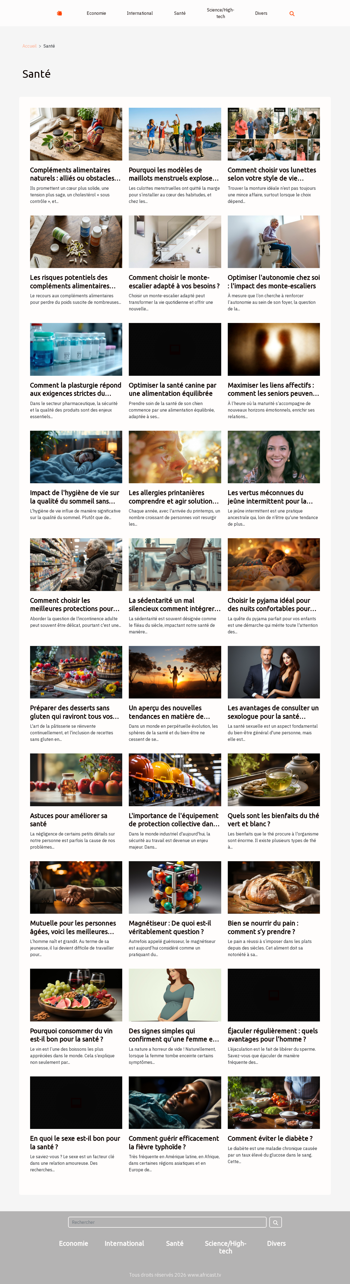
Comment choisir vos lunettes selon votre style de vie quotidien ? (272, 178)
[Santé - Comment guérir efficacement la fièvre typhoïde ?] (175, 1102)
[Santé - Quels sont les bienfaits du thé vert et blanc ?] (274, 779)
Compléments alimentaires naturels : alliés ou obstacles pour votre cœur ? (72, 178)
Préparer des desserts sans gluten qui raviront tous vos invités (71, 716)
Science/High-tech (220, 13)
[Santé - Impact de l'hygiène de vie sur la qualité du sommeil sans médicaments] (76, 456)
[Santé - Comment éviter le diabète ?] (274, 1102)
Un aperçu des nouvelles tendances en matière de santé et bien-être (166, 716)
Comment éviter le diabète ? (270, 1138)
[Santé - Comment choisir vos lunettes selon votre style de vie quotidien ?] (274, 133)
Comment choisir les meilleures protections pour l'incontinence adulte (71, 609)
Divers (261, 13)
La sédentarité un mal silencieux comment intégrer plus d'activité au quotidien (171, 609)
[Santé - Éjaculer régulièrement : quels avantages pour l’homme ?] (274, 994)
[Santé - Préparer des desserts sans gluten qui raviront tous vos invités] (76, 671)
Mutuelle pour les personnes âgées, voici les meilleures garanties (73, 931)
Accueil (29, 46)
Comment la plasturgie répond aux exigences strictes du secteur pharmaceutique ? (75, 394)
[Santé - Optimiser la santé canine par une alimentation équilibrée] (175, 349)
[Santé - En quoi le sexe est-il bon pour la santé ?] (76, 1102)
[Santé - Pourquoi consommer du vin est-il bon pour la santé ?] (76, 994)
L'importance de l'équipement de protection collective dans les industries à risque (173, 824)
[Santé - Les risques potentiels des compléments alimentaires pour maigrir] (76, 241)
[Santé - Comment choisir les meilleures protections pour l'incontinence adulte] (76, 564)
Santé (180, 13)
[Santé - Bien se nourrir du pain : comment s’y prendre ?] (274, 887)
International (140, 13)
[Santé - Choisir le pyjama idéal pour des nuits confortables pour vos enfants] (274, 564)
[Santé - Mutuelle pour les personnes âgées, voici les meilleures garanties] (76, 887)
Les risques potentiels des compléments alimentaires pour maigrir (69, 286)
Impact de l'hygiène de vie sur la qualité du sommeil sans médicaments (74, 501)
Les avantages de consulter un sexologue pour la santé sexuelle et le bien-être (273, 716)
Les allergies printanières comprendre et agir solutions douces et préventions (172, 501)
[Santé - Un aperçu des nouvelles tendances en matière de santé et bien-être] (175, 671)
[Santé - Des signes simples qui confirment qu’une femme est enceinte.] (175, 994)
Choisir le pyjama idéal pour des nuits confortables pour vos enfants (269, 609)
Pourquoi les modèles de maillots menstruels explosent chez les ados (174, 178)
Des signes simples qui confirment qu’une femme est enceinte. (173, 1039)
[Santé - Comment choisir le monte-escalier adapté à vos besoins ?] (175, 241)
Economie (96, 13)
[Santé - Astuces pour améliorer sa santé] (76, 779)
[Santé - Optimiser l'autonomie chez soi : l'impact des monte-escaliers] (274, 241)
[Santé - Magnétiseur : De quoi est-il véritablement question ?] (175, 887)
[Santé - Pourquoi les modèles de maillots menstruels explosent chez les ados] (175, 133)
